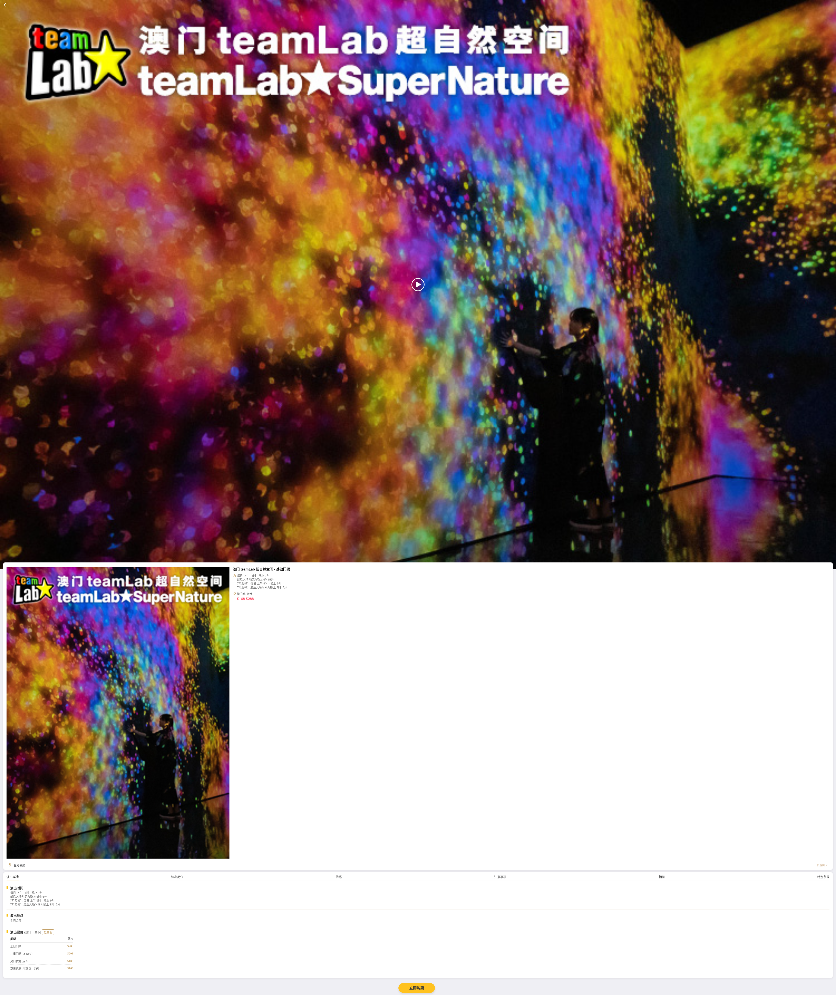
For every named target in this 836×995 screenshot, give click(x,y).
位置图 (48, 932)
